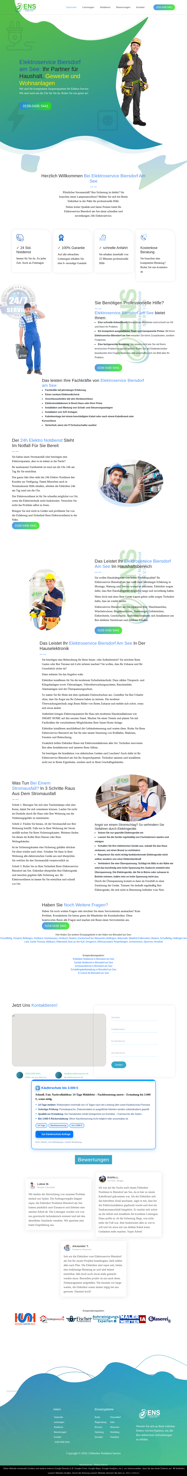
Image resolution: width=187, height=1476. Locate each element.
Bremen (98, 1427)
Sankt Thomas (37, 941)
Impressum (85, 1464)
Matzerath (122, 938)
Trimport (17, 938)
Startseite (71, 7)
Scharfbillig (6, 938)
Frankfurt (114, 1437)
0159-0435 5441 (36, 106)
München (114, 1427)
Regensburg (100, 1422)
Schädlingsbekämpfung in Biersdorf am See (93, 969)
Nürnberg (114, 1432)
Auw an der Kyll (76, 941)
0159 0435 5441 (164, 7)
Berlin (97, 1417)
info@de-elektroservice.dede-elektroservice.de (76, 1075)
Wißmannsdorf (105, 941)
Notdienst (105, 7)
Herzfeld (158, 941)
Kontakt (140, 7)
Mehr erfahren (132, 1473)
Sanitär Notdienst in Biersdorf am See (93, 962)
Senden (119, 1064)
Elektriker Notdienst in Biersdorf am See (93, 959)
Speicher (148, 941)
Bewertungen (123, 7)
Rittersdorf (61, 941)
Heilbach (38, 938)
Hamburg (99, 1432)
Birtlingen (28, 938)
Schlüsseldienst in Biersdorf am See (93, 966)
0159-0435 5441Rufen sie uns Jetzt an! (35, 1075)
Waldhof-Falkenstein (139, 938)
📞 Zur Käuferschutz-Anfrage (54, 1134)
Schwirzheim (135, 941)
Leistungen (88, 7)
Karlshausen (51, 938)
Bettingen (111, 938)
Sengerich (91, 941)
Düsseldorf (115, 1417)
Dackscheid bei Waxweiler (91, 938)
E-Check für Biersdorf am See (93, 973)
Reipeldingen (121, 941)
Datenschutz (101, 1464)
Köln (112, 1422)
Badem (73, 938)
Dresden (99, 1437)
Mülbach (50, 941)
